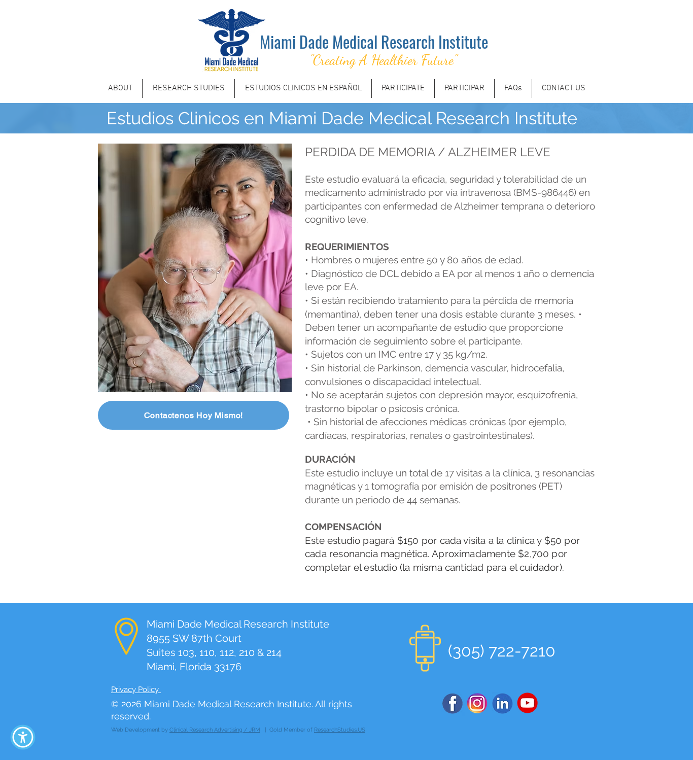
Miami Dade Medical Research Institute (374, 41)
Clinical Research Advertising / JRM (214, 730)
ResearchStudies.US (339, 730)
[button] (23, 737)
